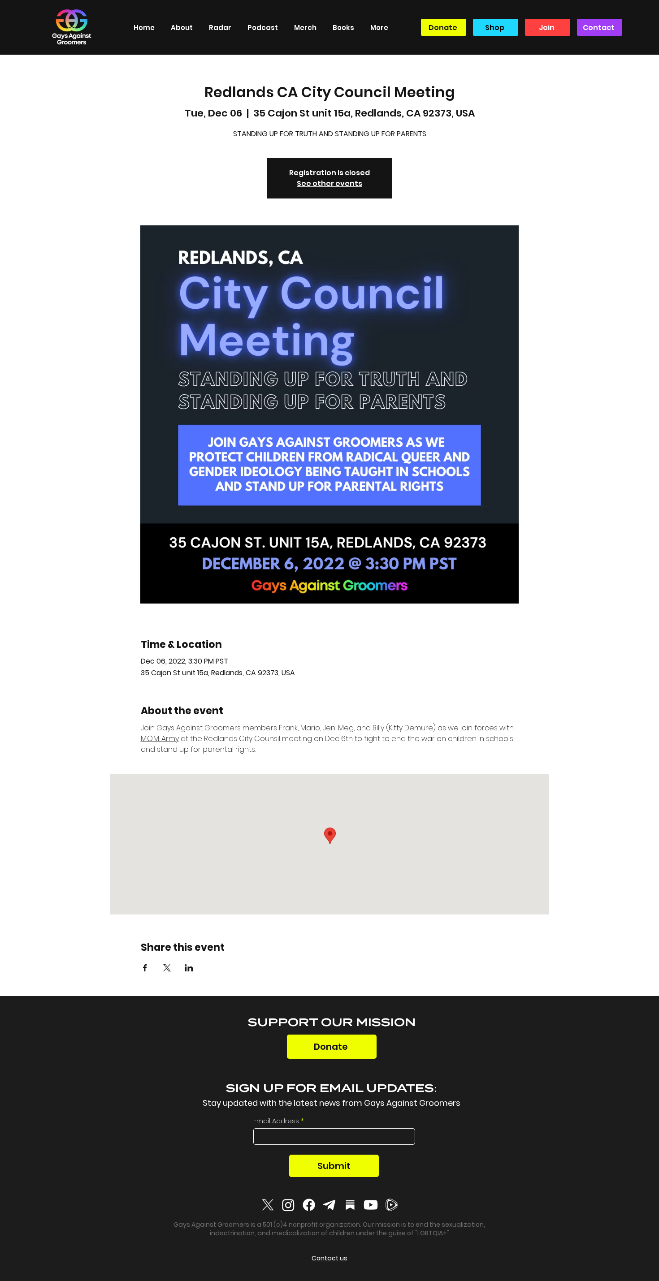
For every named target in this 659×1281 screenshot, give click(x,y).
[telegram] (329, 1205)
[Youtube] (371, 1205)
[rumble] (391, 1205)
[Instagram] (288, 1205)
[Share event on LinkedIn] (189, 967)
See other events (329, 183)
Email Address (276, 1120)
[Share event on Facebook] (145, 967)
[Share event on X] (167, 967)
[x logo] (268, 1205)
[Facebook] (309, 1205)
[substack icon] (350, 1205)
